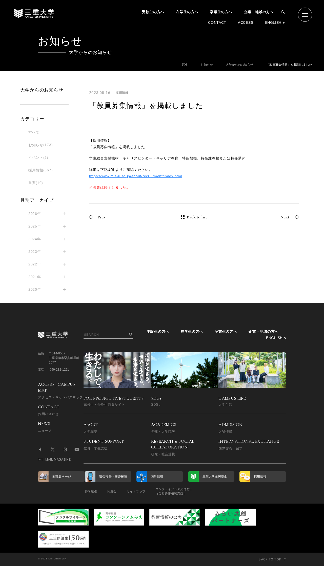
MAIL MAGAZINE (58, 459)
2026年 (34, 214)
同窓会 (112, 491)
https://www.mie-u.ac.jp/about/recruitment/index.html (135, 176)
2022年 (34, 264)
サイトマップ (136, 491)
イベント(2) (38, 157)
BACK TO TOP (270, 559)
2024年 (34, 239)
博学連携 (91, 491)
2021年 (34, 277)
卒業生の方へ (221, 12)
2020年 (34, 289)
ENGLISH (273, 22)
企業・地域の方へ (259, 12)
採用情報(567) (40, 170)
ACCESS (245, 22)
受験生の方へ (153, 12)
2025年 (34, 226)
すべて (33, 132)
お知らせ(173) (40, 145)
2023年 (34, 252)
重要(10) (35, 183)
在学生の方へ (187, 12)
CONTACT (217, 22)
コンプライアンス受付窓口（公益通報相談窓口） (174, 491)
